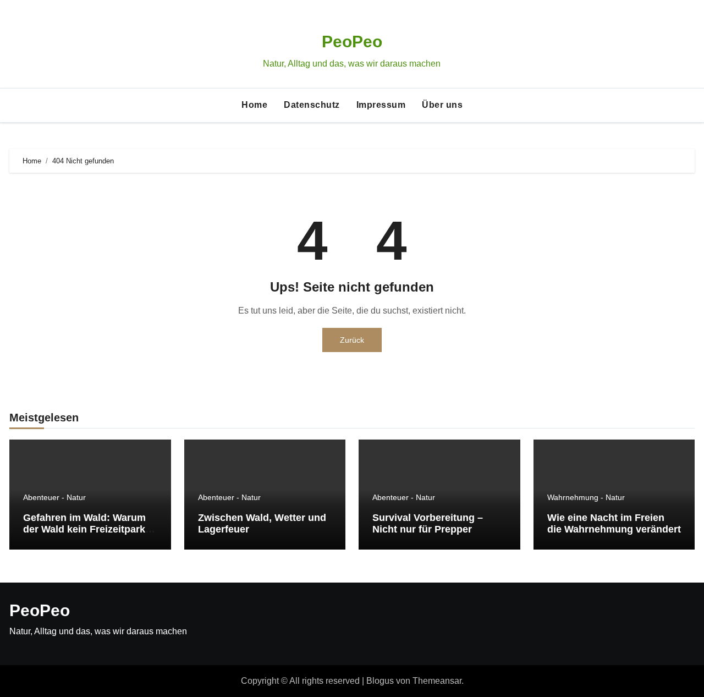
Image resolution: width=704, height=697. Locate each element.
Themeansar (437, 680)
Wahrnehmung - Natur (586, 497)
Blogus (380, 680)
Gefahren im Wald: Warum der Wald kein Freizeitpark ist (84, 529)
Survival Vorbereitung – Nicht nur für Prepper (427, 523)
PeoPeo (352, 41)
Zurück (352, 340)
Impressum (381, 104)
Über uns (442, 104)
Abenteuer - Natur (54, 497)
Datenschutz (312, 104)
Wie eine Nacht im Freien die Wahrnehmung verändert (614, 523)
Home (254, 104)
